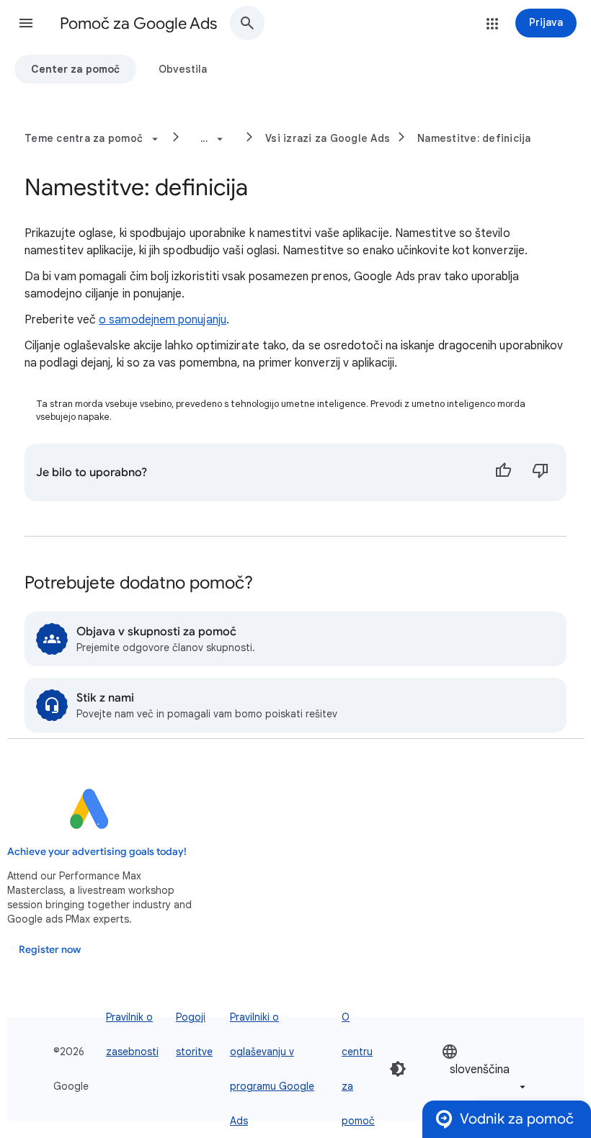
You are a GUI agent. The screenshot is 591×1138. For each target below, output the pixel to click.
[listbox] (485, 1069)
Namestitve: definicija (474, 138)
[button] (26, 23)
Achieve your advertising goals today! (97, 852)
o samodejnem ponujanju (162, 320)
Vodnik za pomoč (517, 1119)
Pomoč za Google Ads (138, 23)
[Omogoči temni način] (398, 1069)
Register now (50, 950)
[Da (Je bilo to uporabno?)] (503, 472)
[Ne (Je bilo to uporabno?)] (540, 472)
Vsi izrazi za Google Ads (327, 138)
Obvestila (183, 69)
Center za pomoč (75, 69)
